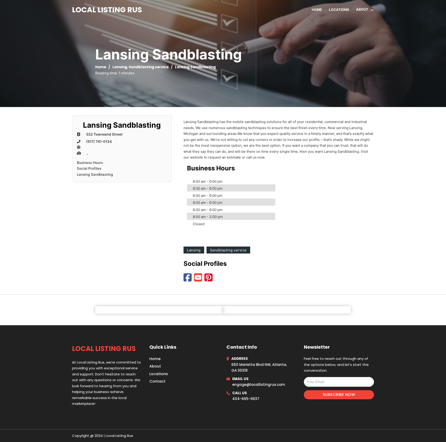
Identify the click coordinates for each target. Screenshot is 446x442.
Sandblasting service (149, 67)
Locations (339, 10)
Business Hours (90, 162)
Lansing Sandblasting (95, 174)
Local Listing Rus (107, 9)
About (155, 366)
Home (317, 10)
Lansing (119, 67)
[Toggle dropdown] (372, 10)
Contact (157, 381)
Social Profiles (89, 168)
